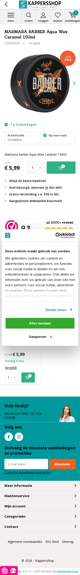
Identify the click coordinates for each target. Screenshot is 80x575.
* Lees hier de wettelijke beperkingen (27, 472)
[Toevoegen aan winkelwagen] (28, 377)
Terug (6, 4)
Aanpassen (37, 336)
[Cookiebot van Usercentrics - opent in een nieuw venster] (56, 235)
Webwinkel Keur (67, 571)
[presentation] (71, 83)
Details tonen (56, 310)
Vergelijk (34, 43)
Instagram (19, 437)
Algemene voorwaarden (25, 541)
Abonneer (62, 464)
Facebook (8, 437)
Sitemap (68, 541)
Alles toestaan (40, 323)
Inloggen (43, 20)
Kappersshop (44, 560)
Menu (11, 20)
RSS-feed (52, 541)
